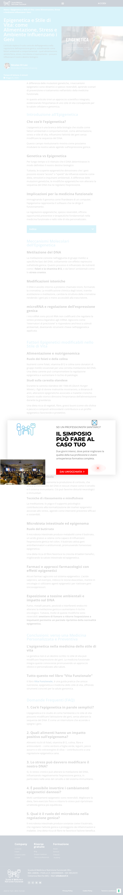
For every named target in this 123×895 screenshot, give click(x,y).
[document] (61, 447)
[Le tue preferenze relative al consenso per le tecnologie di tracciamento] (119, 891)
